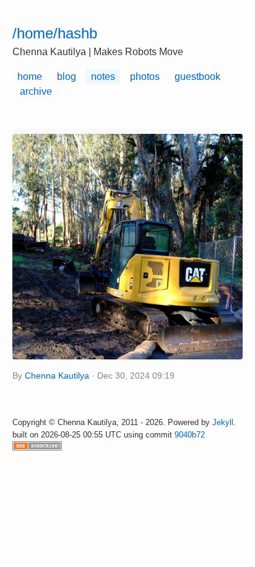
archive (36, 91)
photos (145, 76)
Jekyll (222, 422)
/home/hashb (54, 33)
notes (103, 76)
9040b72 (190, 434)
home (29, 76)
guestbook (197, 76)
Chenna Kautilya (57, 375)
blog (66, 76)
